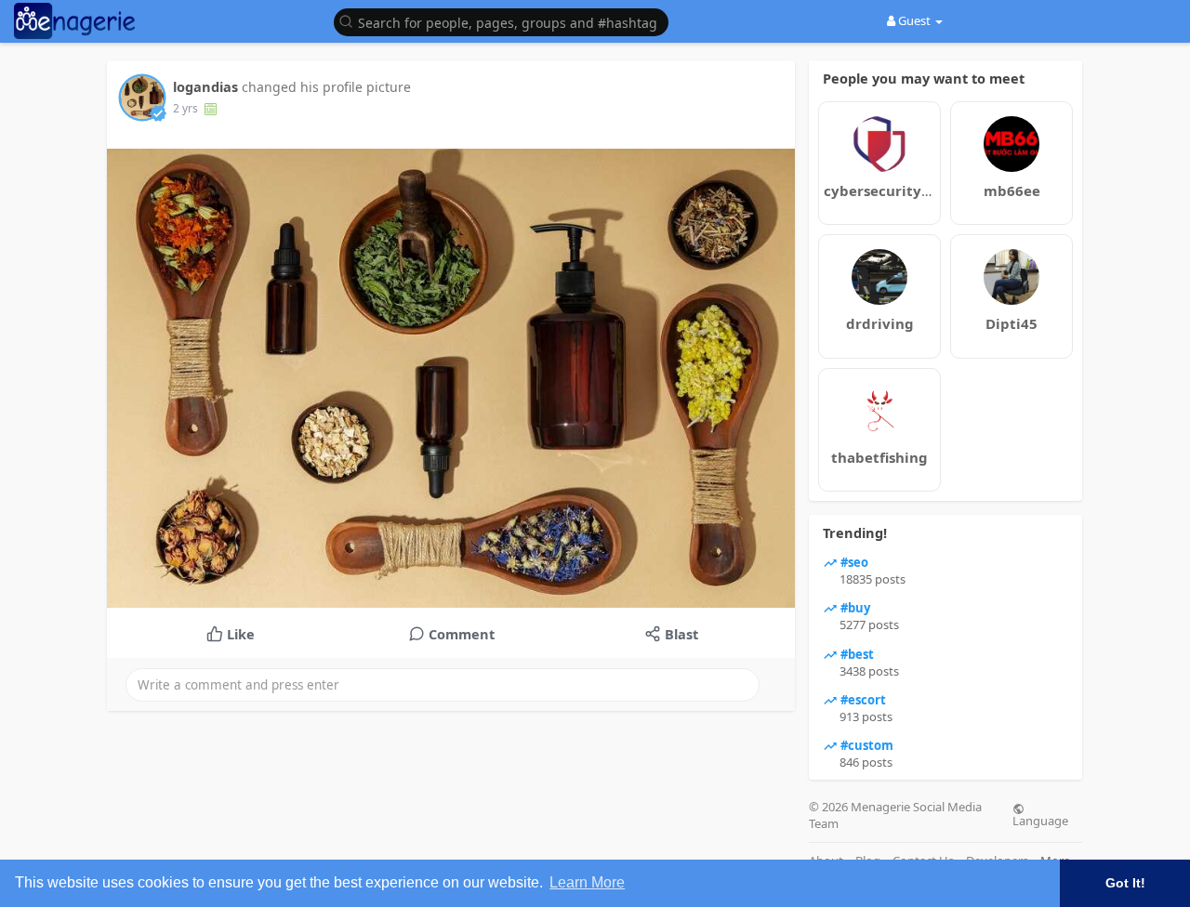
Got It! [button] (1125, 882)
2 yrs (185, 108)
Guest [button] (914, 20)
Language (1040, 819)
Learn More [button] (587, 882)
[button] (505, 21)
